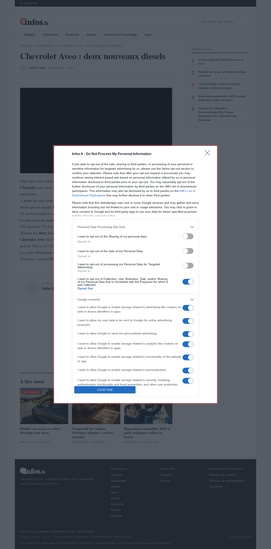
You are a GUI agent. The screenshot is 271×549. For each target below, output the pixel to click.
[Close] (209, 154)
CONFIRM (105, 389)
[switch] (188, 236)
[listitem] (135, 227)
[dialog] (135, 274)
